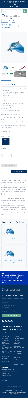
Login (19, 329)
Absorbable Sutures (17, 343)
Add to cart (9, 165)
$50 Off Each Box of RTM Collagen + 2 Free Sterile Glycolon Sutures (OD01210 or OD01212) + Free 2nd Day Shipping (14, 3)
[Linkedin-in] (6, 321)
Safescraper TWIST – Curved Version (14, 261)
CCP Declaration (14, 388)
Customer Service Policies (14, 386)
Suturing (4, 380)
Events (4, 329)
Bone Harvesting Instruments (10, 26)
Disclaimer (14, 389)
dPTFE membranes (5, 335)
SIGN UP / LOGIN (19, 171)
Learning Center (15, 326)
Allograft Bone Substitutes (7, 352)
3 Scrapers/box (10, 148)
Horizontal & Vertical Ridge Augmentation (10, 372)
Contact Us (12, 329)
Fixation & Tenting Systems (19, 347)
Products (9, 24)
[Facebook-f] (3, 321)
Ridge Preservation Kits (18, 361)
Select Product (6, 136)
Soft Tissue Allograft (17, 335)
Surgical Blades (19, 364)
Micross (14, 238)
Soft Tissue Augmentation (10, 378)
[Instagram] (8, 321)
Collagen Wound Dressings (7, 348)
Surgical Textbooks (17, 356)
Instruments (18, 353)
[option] (8, 74)
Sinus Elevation (6, 375)
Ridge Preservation (8, 369)
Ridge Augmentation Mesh (6, 344)
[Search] (25, 11)
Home (3, 24)
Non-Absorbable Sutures (19, 339)
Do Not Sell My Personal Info (14, 390)
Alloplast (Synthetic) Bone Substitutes (7, 360)
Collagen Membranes (5, 339)
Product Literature (6, 80)
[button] (26, 68)
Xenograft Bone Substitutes (7, 355)
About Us (5, 326)
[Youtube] (11, 321)
